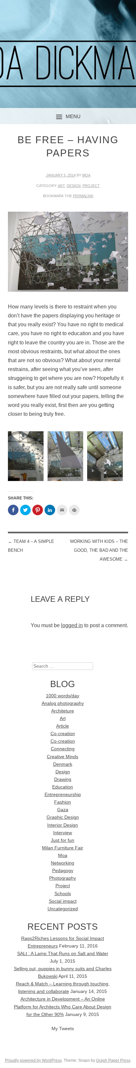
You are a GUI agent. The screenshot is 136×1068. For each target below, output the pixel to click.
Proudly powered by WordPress (33, 1060)
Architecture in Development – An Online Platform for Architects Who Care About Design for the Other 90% (62, 1007)
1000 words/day (62, 695)
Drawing (62, 779)
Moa (86, 175)
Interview (62, 832)
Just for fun (62, 840)
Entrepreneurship (63, 794)
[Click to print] (74, 510)
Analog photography (63, 703)
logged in (72, 625)
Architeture (62, 710)
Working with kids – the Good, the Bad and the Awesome (99, 550)
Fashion (62, 802)
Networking (62, 863)
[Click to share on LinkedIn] (50, 510)
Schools (62, 893)
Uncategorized (63, 908)
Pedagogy (62, 870)
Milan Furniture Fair (62, 847)
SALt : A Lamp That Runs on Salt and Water (62, 953)
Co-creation (63, 733)
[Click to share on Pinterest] (37, 510)
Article (62, 726)
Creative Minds (62, 756)
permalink (83, 196)
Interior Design (62, 825)
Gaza (62, 809)
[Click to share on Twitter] (25, 510)
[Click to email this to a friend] (62, 510)
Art (61, 186)
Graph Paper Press (113, 1060)
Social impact (63, 901)
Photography (62, 878)
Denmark (62, 764)
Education (62, 787)
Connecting (63, 748)
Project (91, 186)
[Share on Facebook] (13, 510)
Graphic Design (63, 817)
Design (74, 186)
